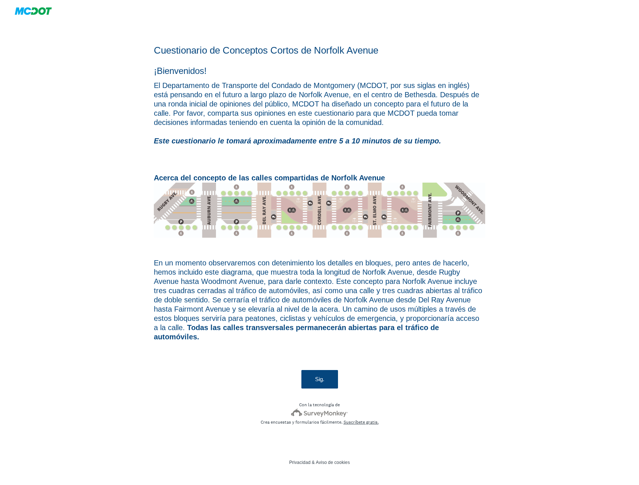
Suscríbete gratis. (361, 422)
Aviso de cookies (333, 462)
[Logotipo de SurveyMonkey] (319, 413)
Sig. (319, 379)
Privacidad (300, 462)
